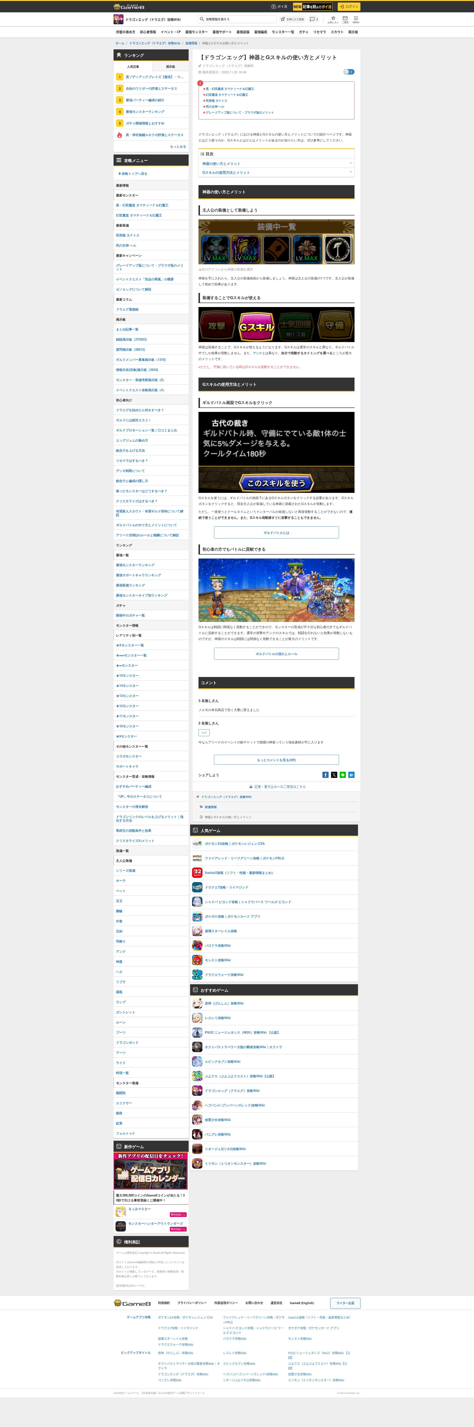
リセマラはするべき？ (132, 460)
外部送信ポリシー (226, 1303)
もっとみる (178, 146)
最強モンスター (196, 32)
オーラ (121, 880)
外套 (119, 921)
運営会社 (276, 1303)
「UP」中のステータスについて (139, 796)
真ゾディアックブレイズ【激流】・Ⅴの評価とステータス (157, 76)
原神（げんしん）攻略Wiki (175, 1353)
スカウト (337, 32)
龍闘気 (121, 1092)
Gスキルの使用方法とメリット (226, 172)
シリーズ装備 (125, 870)
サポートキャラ (127, 766)
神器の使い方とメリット (221, 163)
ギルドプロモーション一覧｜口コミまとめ (146, 430)
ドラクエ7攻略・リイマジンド (178, 1328)
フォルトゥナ (125, 1133)
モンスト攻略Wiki (300, 1339)
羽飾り (121, 941)
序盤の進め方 (125, 32)
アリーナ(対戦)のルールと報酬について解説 (147, 535)
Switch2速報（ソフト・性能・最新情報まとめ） (320, 1317)
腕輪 (119, 910)
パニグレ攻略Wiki (169, 1380)
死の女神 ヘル (215, 106)
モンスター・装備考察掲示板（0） (141, 379)
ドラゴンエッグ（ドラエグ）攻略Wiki (226, 796)
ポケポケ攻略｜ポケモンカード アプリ (313, 1328)
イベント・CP (171, 32)
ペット (121, 890)
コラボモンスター (129, 756)
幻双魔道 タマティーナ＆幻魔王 (227, 94)
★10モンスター (127, 726)
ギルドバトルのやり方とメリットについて (146, 524)
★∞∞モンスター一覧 (131, 655)
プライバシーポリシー (192, 1303)
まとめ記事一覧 (127, 329)
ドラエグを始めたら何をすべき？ (140, 409)
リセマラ (319, 32)
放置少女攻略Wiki (300, 1374)
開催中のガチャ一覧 (130, 615)
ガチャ (304, 32)
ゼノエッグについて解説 (133, 289)
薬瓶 (119, 991)
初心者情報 (148, 32)
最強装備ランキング (130, 585)
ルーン (121, 1022)
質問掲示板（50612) (130, 349)
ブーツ (121, 1032)
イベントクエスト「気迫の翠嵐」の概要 (145, 279)
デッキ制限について (130, 470)
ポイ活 (282, 6)
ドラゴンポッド (127, 1042)
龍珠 (119, 1113)
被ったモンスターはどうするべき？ (141, 490)
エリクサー (124, 1102)
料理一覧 (122, 1072)
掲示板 (353, 32)
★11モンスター (127, 716)
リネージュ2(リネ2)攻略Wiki (241, 1380)
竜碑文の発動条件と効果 (133, 830)
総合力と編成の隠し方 (132, 480)
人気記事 (133, 67)
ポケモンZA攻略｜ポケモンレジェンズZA (185, 1317)
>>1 (204, 733)
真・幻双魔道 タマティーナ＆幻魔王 (230, 88)
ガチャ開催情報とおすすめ (145, 123)
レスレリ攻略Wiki (234, 1353)
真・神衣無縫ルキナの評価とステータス (155, 134)
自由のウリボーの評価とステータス (151, 88)
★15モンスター (127, 675)
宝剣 (119, 931)
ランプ (121, 1002)
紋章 (119, 1123)
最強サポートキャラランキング (138, 575)
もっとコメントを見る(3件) (276, 759)
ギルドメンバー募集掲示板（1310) (141, 359)
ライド (121, 1062)
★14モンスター (127, 685)
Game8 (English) (302, 1303)
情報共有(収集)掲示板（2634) (137, 369)
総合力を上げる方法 (130, 450)
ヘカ (119, 971)
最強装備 (243, 32)
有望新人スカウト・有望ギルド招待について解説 (149, 513)
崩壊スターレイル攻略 (173, 1339)
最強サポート (222, 32)
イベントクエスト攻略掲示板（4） (141, 389)
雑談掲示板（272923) (131, 339)
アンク (257, 353)
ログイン (352, 6)
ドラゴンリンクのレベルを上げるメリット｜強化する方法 (149, 818)
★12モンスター (127, 705)
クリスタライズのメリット (135, 840)
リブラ (121, 981)
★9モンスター (126, 736)
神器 (119, 961)
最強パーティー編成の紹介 (145, 99)
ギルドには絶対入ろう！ (133, 420)
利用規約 (164, 1303)
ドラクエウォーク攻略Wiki (175, 1345)
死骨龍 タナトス (216, 100)
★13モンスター (127, 695)
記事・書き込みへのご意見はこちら (280, 786)
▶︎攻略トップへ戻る (132, 173)
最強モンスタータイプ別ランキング (141, 595)
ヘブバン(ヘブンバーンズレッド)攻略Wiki (250, 1374)
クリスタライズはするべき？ (137, 501)
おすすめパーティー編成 (133, 786)
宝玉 (119, 900)
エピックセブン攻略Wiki (239, 1364)
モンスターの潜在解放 (132, 806)
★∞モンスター (127, 665)
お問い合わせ (254, 1303)
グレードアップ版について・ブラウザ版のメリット (240, 112)
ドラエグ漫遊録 (127, 309)
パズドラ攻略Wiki (234, 1339)
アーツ (121, 1052)
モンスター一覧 (283, 32)
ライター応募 (345, 1303)
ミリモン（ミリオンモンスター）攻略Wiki (316, 1380)
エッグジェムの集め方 (132, 440)
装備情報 (211, 807)
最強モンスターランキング (145, 111)
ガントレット (125, 1012)
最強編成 (260, 32)
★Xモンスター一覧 (130, 645)
